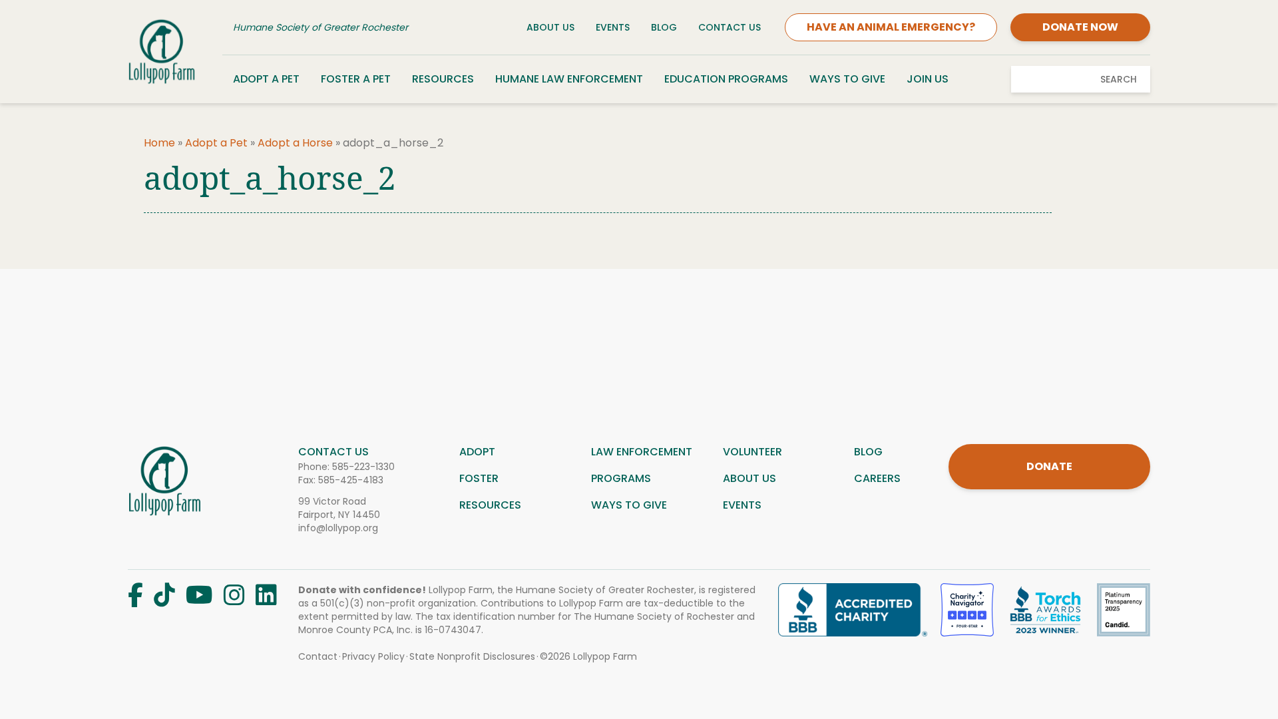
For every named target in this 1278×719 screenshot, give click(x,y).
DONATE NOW (1080, 27)
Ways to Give (847, 79)
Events (613, 27)
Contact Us (729, 27)
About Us (550, 27)
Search (1118, 79)
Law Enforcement (641, 451)
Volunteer (752, 451)
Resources (443, 79)
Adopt (477, 451)
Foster (479, 478)
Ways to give (629, 505)
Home (159, 142)
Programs (621, 478)
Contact (317, 656)
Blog (664, 27)
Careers (877, 478)
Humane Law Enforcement (569, 79)
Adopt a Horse (295, 142)
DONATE (1049, 466)
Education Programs (726, 79)
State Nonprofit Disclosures (472, 656)
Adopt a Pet (266, 79)
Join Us (928, 79)
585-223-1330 (363, 466)
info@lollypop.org (338, 528)
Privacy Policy (373, 656)
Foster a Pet (356, 79)
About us (749, 478)
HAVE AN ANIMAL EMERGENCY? (891, 27)
